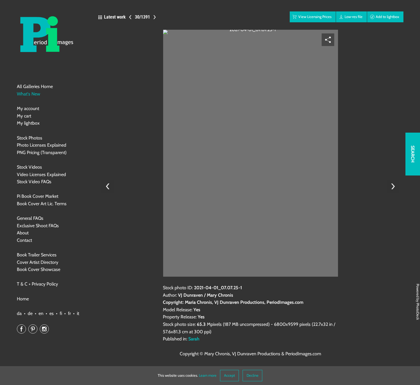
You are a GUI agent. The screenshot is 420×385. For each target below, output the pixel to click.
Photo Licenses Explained (41, 145)
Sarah (193, 339)
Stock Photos (29, 138)
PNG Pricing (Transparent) (42, 152)
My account (28, 108)
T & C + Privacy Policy (37, 284)
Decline (253, 375)
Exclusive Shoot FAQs (38, 225)
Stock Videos (29, 167)
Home (23, 299)
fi (61, 313)
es (51, 313)
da (19, 313)
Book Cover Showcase (38, 269)
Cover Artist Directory (37, 262)
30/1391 (142, 17)
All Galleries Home (35, 86)
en (41, 313)
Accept (229, 375)
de (30, 313)
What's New (28, 94)
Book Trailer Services (37, 255)
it (78, 313)
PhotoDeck (418, 311)
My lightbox (28, 123)
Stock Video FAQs (34, 181)
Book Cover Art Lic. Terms (42, 203)
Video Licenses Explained (41, 174)
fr (69, 313)
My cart (24, 116)
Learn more (208, 375)
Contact (24, 240)
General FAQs (30, 218)
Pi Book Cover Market (37, 196)
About (23, 233)
